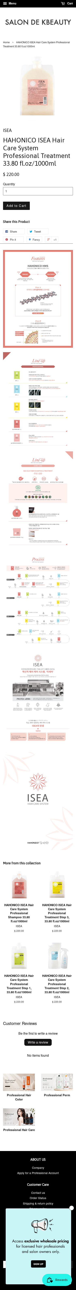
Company (38, 1168)
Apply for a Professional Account (38, 1173)
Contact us (38, 1193)
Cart (69, 3)
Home (6, 42)
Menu (12, 3)
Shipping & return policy (38, 1203)
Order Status (38, 1198)
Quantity (9, 184)
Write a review (38, 1042)
